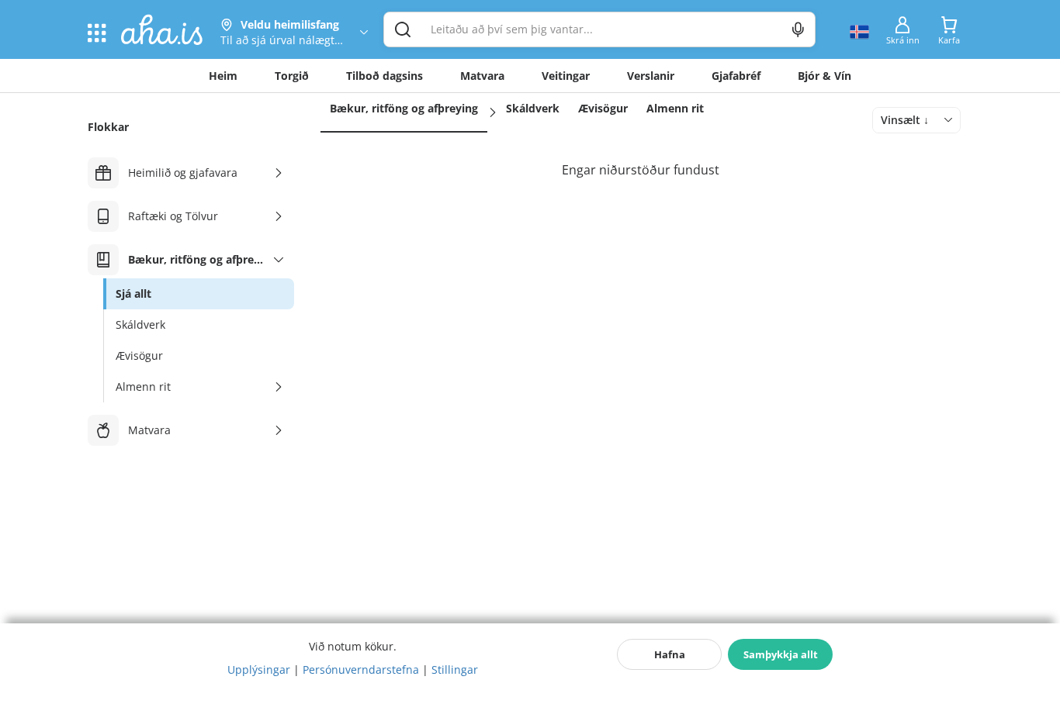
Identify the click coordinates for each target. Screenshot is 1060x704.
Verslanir (650, 75)
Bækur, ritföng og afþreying (404, 108)
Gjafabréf (736, 75)
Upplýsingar (258, 669)
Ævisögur (603, 108)
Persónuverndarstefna (361, 669)
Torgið (292, 75)
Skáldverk (532, 108)
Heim (223, 75)
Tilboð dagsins (384, 75)
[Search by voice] (798, 29)
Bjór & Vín (824, 75)
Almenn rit (675, 108)
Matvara (482, 75)
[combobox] (916, 120)
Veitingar (566, 75)
